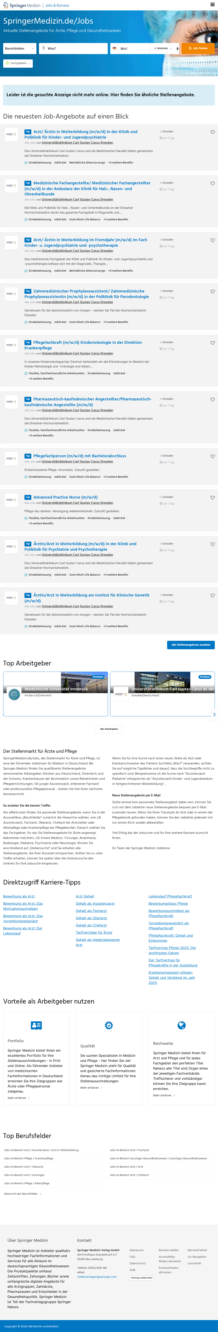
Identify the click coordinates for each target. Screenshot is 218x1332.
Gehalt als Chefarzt (91, 925)
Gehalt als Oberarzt (91, 918)
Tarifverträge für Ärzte (94, 932)
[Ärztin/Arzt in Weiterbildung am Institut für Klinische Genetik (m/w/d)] (11, 598)
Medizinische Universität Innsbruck (56, 689)
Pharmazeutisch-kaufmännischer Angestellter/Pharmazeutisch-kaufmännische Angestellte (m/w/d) (88, 402)
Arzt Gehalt (85, 896)
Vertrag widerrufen (141, 1278)
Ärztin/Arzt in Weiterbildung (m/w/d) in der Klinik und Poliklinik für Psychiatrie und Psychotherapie (80, 547)
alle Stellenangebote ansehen (191, 644)
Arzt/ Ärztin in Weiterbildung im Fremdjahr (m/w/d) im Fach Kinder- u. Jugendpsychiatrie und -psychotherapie (85, 243)
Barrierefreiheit (197, 1250)
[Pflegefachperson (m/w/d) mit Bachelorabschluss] (11, 459)
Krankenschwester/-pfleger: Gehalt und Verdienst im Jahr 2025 (172, 977)
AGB (132, 1270)
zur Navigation (197, 1257)
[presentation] (214, 714)
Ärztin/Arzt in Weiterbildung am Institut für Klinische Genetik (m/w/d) (86, 598)
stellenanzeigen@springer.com (96, 1277)
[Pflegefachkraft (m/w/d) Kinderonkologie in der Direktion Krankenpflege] (11, 345)
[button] (176, 48)
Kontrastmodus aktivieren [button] (169, 1270)
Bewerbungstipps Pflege (168, 903)
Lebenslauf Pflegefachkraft (170, 896)
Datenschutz (138, 1263)
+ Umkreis (161, 48)
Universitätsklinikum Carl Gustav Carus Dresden (77, 143)
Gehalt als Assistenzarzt (95, 903)
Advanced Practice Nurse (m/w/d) (65, 497)
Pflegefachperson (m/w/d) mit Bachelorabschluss (79, 456)
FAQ (132, 1257)
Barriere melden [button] (169, 1250)
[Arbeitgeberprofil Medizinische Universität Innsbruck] (14, 694)
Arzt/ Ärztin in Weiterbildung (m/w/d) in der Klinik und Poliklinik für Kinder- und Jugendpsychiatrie (81, 135)
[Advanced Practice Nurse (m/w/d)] (11, 500)
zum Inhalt (194, 1263)
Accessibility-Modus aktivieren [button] (170, 1259)
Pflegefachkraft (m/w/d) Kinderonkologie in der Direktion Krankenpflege (83, 345)
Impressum (136, 1250)
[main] (109, 617)
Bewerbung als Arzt (19, 896)
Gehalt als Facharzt (91, 911)
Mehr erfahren (17, 1098)
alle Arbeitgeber (109, 729)
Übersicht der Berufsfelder (21, 1193)
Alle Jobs (30, 143)
